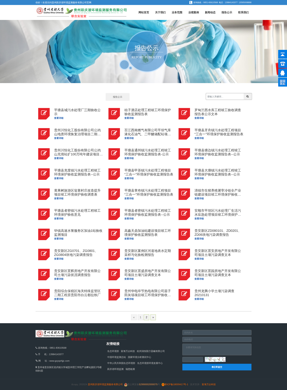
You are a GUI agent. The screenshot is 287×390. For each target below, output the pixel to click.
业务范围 (177, 12)
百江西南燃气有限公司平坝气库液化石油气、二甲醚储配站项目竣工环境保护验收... (147, 134)
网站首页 (144, 12)
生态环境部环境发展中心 (150, 363)
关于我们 (160, 12)
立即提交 (218, 367)
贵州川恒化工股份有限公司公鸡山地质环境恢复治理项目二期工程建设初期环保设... (77, 134)
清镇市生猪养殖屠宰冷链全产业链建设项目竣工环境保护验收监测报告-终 (217, 194)
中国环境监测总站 (116, 357)
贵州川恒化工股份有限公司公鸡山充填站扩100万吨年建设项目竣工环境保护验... (78, 154)
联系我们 (243, 12)
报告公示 (227, 12)
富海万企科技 (128, 351)
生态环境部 (113, 351)
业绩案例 (193, 12)
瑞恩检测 (130, 369)
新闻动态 (210, 12)
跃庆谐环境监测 (115, 369)
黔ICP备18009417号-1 (176, 384)
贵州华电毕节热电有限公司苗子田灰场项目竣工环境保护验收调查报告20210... (147, 295)
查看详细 (58, 118)
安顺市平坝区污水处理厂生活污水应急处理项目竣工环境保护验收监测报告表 (217, 214)
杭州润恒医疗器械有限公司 (151, 351)
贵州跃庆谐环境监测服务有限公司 (69, 2)
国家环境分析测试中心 (139, 357)
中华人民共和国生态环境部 (121, 363)
